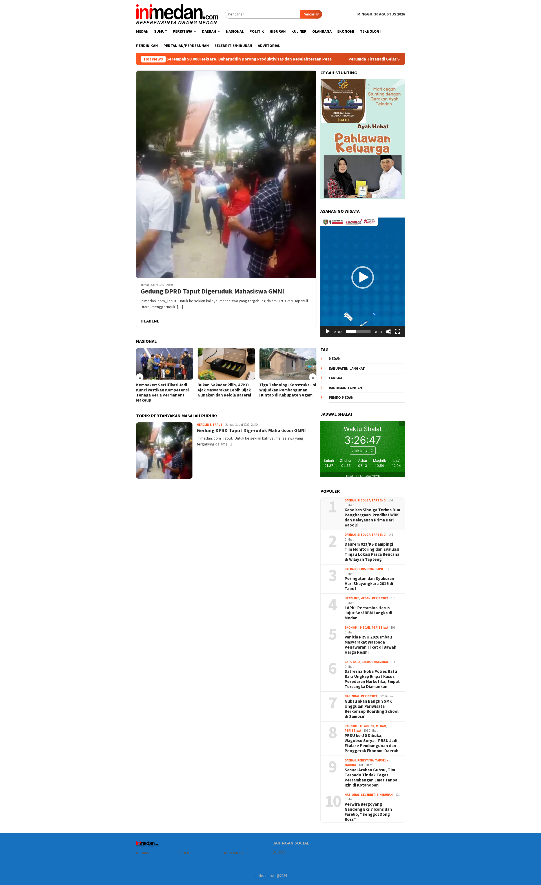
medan (335, 358)
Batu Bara (352, 662)
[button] (362, 277)
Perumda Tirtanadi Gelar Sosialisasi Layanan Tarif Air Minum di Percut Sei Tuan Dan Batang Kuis (395, 59)
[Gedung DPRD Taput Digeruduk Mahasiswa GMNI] (226, 174)
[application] (362, 277)
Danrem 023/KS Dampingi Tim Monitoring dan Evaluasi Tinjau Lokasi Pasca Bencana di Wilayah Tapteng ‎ (372, 552)
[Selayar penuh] (397, 331)
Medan (365, 598)
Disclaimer (233, 853)
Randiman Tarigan (345, 388)
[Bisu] (388, 331)
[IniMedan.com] (177, 13)
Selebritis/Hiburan (377, 795)
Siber (184, 853)
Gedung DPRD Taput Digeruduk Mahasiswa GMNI (212, 291)
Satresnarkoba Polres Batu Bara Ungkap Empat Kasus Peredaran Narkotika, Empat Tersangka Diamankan (372, 679)
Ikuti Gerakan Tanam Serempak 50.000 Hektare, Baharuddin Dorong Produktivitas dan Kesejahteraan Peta (183, 59)
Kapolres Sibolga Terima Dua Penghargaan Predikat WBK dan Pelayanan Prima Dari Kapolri (372, 517)
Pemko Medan (341, 397)
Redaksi (143, 853)
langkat (336, 378)
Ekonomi (352, 627)
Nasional (352, 696)
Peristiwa (365, 569)
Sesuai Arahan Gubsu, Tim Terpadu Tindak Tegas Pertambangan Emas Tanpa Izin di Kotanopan (371, 777)
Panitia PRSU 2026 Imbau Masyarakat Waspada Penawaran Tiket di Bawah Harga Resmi (370, 645)
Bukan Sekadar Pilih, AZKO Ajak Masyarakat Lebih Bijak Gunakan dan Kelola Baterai (225, 390)
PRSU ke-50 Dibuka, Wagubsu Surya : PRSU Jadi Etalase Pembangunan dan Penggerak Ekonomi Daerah (371, 743)
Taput (217, 425)
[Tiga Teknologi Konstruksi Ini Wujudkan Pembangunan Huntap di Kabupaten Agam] (287, 364)
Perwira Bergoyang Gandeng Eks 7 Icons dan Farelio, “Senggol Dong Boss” (368, 812)
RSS (282, 852)
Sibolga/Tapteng (371, 500)
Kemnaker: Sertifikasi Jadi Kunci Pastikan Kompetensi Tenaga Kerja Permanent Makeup (162, 392)
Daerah (350, 500)
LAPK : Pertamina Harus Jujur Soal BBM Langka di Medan (368, 612)
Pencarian (311, 14)
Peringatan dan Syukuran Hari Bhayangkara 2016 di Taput (369, 583)
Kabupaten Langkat (347, 368)
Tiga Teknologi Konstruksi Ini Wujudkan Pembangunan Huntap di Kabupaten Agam (287, 390)
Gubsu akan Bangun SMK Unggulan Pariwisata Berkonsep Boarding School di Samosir (371, 709)
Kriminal (381, 662)
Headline (204, 425)
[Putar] (328, 331)
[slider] (358, 331)
